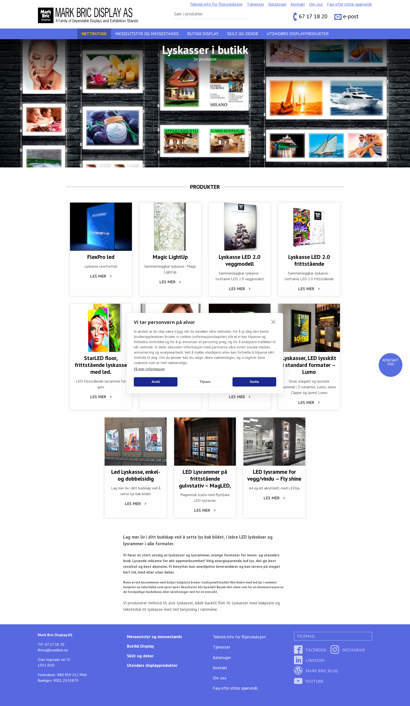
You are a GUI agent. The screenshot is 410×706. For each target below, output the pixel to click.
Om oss (316, 4)
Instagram (353, 650)
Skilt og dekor (242, 33)
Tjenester (255, 4)
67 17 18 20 (313, 16)
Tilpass (205, 382)
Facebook (315, 650)
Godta (254, 382)
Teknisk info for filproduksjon (216, 4)
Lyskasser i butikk (205, 49)
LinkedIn (314, 660)
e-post (351, 16)
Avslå (156, 382)
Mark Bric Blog (321, 670)
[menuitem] (216, 4)
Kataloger (277, 4)
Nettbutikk (94, 33)
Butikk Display (203, 33)
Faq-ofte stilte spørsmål (349, 4)
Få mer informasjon (149, 368)
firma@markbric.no (53, 650)
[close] (273, 321)
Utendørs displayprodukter (298, 33)
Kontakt (298, 4)
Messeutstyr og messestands (147, 33)
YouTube (314, 681)
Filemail (305, 636)
